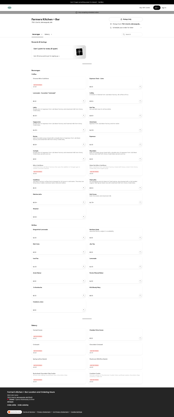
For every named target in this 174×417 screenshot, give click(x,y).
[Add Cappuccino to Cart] (83, 129)
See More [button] (100, 2)
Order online (11, 405)
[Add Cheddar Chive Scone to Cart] (140, 337)
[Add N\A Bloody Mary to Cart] (140, 295)
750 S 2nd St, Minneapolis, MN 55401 (19, 397)
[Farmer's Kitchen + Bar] (9, 7)
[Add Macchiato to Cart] (140, 158)
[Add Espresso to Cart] (140, 144)
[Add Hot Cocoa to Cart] (140, 202)
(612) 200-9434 (12, 395)
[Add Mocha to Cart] (83, 144)
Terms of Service (29, 412)
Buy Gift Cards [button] (145, 8)
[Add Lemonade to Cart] (140, 266)
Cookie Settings (76, 412)
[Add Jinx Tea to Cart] (140, 251)
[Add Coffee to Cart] (140, 100)
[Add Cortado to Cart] (83, 158)
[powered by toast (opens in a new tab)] (14, 412)
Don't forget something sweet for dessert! (84, 2)
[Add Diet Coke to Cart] (83, 251)
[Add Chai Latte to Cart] (140, 187)
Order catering (23, 405)
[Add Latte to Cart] (83, 115)
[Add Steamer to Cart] (83, 216)
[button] (37, 34)
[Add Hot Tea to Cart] (140, 115)
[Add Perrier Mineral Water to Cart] (140, 280)
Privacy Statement (44, 412)
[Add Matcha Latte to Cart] (83, 202)
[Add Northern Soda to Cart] (140, 237)
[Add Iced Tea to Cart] (83, 266)
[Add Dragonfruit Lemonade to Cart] (83, 237)
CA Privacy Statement (61, 412)
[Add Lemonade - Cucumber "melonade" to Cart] (83, 100)
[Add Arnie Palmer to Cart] (83, 280)
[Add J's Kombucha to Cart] (83, 295)
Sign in (164, 8)
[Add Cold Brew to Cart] (83, 187)
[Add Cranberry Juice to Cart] (83, 309)
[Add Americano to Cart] (140, 129)
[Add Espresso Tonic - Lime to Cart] (140, 86)
